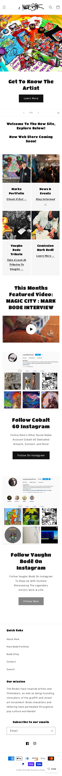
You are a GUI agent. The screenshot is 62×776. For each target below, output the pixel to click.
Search (11, 669)
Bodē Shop (13, 654)
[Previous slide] (23, 113)
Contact (11, 661)
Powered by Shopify (38, 770)
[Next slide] (38, 113)
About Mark (13, 639)
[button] (4, 7)
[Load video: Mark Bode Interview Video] (31, 329)
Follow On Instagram (31, 455)
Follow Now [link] (31, 601)
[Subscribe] (51, 731)
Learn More (31, 98)
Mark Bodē (26, 770)
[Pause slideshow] (58, 113)
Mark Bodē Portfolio (18, 646)
